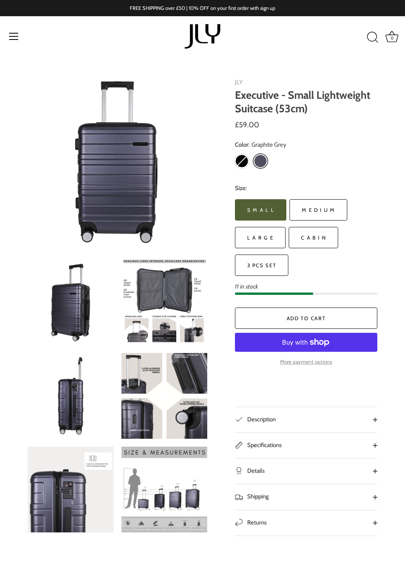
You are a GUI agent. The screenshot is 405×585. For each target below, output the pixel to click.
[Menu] (14, 36)
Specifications (264, 445)
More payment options (306, 362)
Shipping (257, 496)
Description (261, 419)
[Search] (372, 37)
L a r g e (260, 237)
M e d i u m (318, 210)
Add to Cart (306, 318)
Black (242, 161)
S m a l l (260, 210)
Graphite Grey (260, 161)
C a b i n (313, 237)
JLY (239, 82)
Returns (256, 522)
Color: (260, 144)
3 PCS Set (261, 265)
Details (255, 470)
